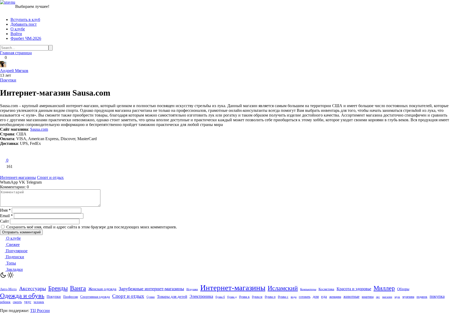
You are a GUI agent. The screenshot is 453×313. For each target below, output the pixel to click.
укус (27, 302)
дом (316, 297)
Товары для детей (172, 296)
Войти (16, 33)
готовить (304, 297)
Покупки (8, 80)
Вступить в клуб (25, 19)
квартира (368, 297)
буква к (244, 297)
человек (39, 302)
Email (6, 215)
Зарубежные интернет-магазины (151, 288)
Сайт (4, 221)
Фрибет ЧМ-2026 (25, 38)
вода (293, 296)
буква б (220, 296)
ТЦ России (40, 310)
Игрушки (192, 289)
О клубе (17, 29)
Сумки (151, 296)
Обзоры (403, 289)
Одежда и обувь (22, 295)
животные (351, 296)
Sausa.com (39, 129)
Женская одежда (102, 289)
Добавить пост (23, 24)
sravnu (9, 2)
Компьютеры (308, 289)
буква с (283, 297)
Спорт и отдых (50, 177)
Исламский (283, 288)
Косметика (326, 289)
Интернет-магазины (18, 177)
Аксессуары (32, 288)
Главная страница (16, 53)
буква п (270, 297)
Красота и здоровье (354, 288)
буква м (257, 297)
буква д (232, 296)
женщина (335, 297)
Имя (5, 210)
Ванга (78, 288)
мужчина (408, 297)
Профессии (70, 297)
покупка (437, 296)
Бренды (58, 288)
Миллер (384, 288)
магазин (387, 296)
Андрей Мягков (14, 70)
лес (378, 296)
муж (397, 296)
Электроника (201, 296)
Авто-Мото (8, 289)
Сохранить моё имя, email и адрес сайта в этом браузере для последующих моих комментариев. (91, 227)
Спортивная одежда (95, 297)
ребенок (5, 302)
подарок (422, 297)
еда (324, 296)
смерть (17, 302)
